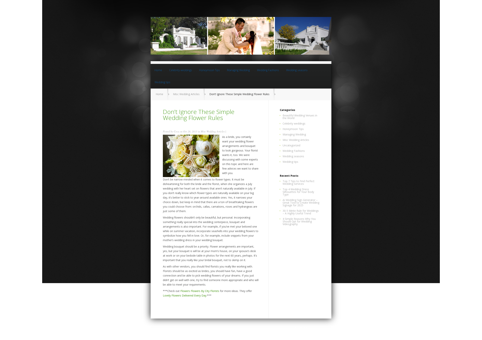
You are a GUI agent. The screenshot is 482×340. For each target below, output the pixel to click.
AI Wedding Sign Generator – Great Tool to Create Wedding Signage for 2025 (301, 202)
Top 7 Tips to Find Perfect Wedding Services (298, 182)
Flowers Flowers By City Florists (199, 291)
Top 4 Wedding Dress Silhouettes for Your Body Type (298, 191)
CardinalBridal (299, 328)
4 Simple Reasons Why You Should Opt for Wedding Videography (299, 221)
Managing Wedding (238, 70)
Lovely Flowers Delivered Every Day (184, 295)
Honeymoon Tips (209, 70)
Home (158, 70)
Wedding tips (162, 82)
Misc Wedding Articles (186, 94)
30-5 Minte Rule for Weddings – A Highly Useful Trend (301, 212)
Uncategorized (291, 145)
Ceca (176, 131)
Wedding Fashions (268, 70)
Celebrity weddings (180, 70)
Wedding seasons (297, 70)
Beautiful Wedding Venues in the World (300, 117)
